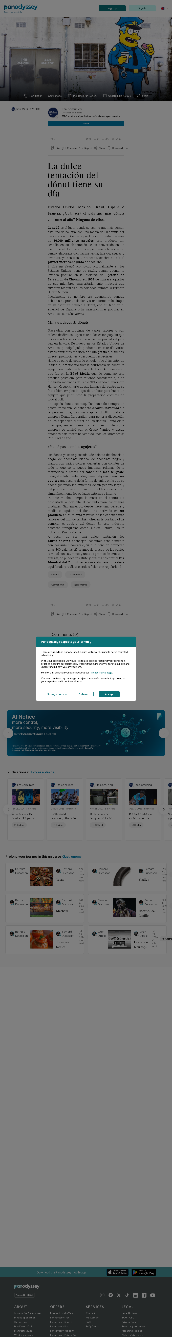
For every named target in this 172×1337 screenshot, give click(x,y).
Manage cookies (57, 694)
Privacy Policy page (101, 672)
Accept (109, 694)
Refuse (83, 694)
